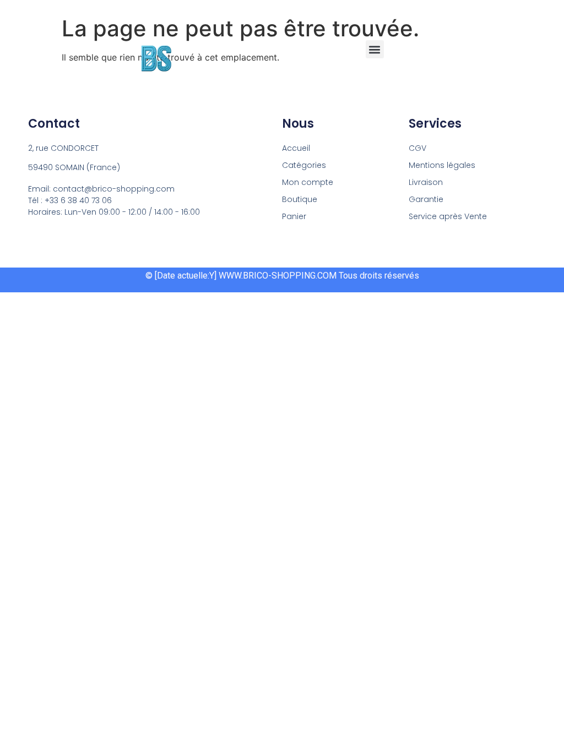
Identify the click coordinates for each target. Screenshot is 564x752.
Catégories (304, 165)
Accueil (296, 148)
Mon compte (307, 182)
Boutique (299, 199)
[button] (375, 49)
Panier (294, 216)
